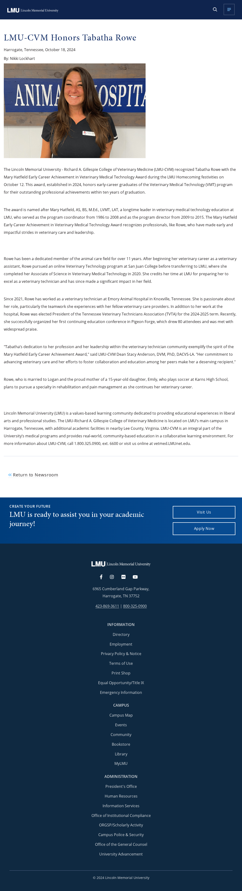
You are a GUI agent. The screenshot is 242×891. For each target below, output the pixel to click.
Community (121, 734)
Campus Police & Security (121, 834)
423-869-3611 (107, 606)
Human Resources (121, 796)
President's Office (121, 786)
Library (121, 754)
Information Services (121, 805)
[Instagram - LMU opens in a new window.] (114, 577)
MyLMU (121, 763)
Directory (121, 634)
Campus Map (121, 715)
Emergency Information (121, 692)
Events (121, 724)
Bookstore (121, 744)
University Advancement (121, 854)
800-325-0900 (135, 606)
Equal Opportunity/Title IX (121, 682)
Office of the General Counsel (121, 844)
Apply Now (204, 528)
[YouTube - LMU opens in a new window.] (138, 577)
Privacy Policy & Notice (121, 653)
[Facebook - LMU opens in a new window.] (103, 577)
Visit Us (204, 512)
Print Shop (121, 673)
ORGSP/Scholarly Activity (121, 825)
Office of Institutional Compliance (121, 815)
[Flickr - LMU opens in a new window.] (126, 577)
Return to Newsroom (35, 475)
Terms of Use (121, 663)
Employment (121, 644)
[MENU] (229, 9)
